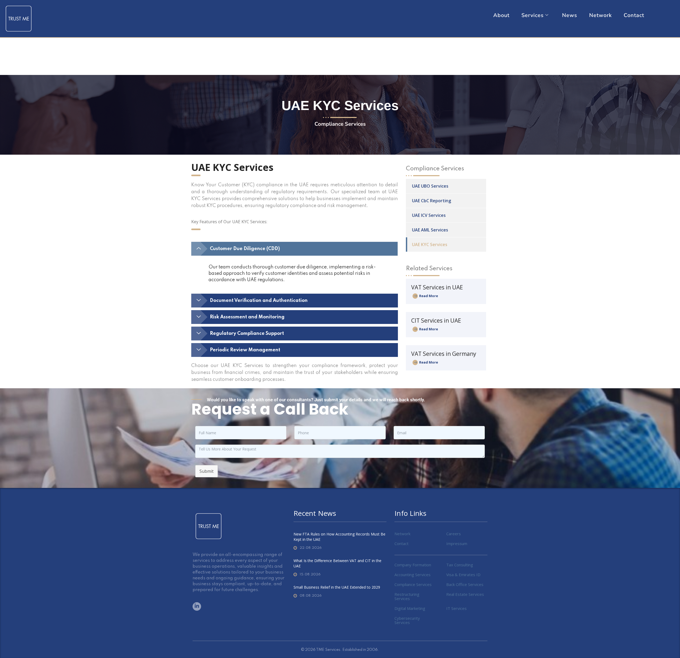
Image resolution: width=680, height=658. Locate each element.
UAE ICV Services (429, 215)
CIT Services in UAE (436, 320)
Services (532, 15)
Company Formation (412, 565)
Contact (634, 15)
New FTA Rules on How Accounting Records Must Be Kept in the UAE (339, 537)
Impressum (456, 543)
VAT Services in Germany (443, 353)
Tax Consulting (459, 565)
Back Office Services (464, 584)
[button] (294, 249)
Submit (206, 471)
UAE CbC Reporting (431, 201)
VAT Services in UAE (437, 287)
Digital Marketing (409, 608)
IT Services (456, 608)
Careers (453, 534)
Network (600, 15)
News (569, 15)
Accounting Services (412, 574)
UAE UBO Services (430, 186)
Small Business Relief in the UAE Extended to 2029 (337, 587)
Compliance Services (413, 584)
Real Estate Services (465, 594)
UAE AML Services (430, 230)
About (501, 15)
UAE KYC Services (429, 244)
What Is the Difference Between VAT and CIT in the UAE (337, 563)
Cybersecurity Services (407, 620)
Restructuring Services (406, 596)
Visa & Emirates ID (463, 574)
